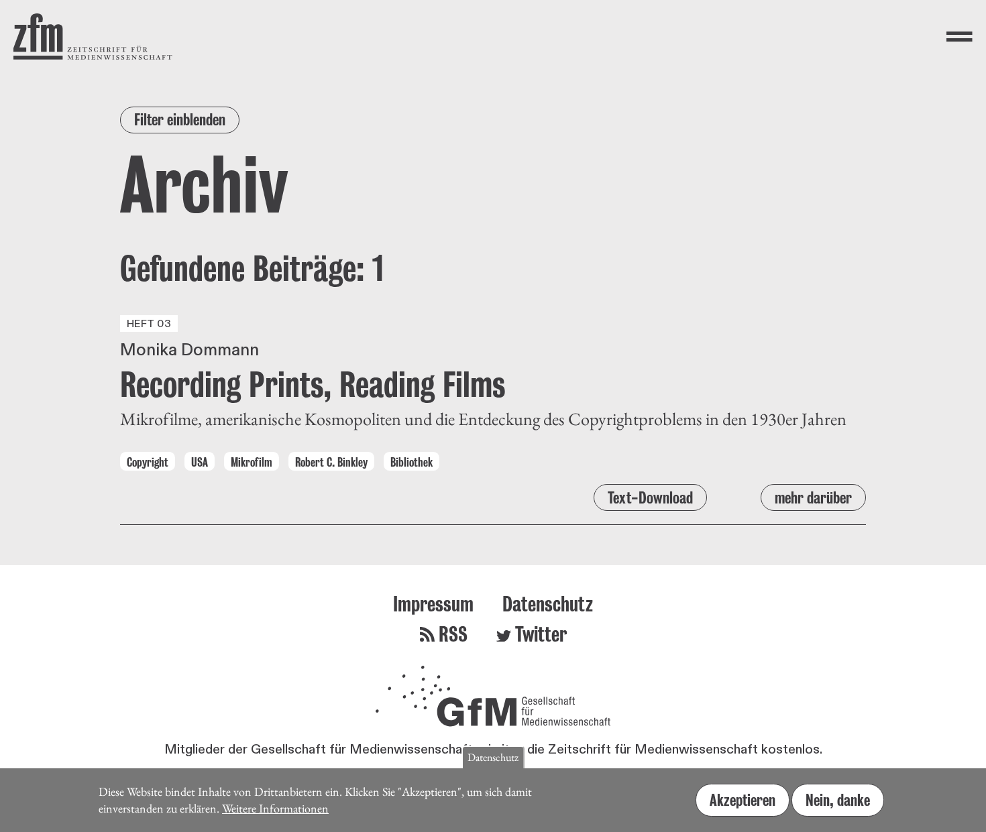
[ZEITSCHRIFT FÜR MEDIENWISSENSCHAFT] (92, 36)
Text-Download (650, 498)
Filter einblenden (179, 120)
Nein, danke (838, 800)
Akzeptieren (742, 800)
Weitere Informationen (275, 807)
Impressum (433, 603)
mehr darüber (813, 498)
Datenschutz (547, 603)
